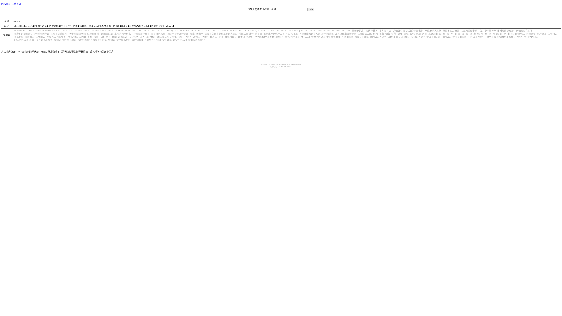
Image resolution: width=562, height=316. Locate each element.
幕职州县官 (231, 37)
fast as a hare (204, 30)
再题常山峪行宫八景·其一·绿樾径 (316, 33)
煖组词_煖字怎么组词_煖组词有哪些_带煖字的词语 (134, 40)
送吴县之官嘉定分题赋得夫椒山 (221, 33)
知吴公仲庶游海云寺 (345, 33)
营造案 (173, 37)
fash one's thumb (81, 30)
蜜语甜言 (29, 37)
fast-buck (336, 30)
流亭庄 (213, 37)
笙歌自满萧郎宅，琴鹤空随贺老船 (68, 33)
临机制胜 (18, 37)
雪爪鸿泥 (73, 37)
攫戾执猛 (51, 37)
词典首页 (16, 3)
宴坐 (192, 33)
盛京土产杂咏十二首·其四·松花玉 (281, 33)
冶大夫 (188, 37)
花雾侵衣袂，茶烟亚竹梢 (392, 30)
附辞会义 (541, 33)
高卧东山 (433, 33)
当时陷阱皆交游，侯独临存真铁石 (514, 30)
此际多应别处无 (451, 30)
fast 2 (146, 30)
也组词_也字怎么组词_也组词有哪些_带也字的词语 (272, 37)
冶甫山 (196, 37)
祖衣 (381, 33)
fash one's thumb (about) (102, 30)
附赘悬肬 (520, 33)
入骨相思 (552, 33)
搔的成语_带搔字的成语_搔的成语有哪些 (365, 37)
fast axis (215, 30)
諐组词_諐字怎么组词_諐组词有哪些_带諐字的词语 (414, 37)
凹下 (142, 37)
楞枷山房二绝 (365, 33)
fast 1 (140, 30)
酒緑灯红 (62, 37)
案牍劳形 (150, 37)
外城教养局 (163, 37)
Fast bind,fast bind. (256, 30)
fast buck (346, 30)
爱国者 (82, 37)
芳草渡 (258, 33)
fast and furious (182, 30)
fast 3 (152, 30)
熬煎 (108, 37)
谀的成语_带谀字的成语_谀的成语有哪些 (322, 37)
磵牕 (406, 33)
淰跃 (418, 33)
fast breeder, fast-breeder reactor (316, 30)
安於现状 (133, 37)
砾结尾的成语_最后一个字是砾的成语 (33, 40)
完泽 (221, 37)
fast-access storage (165, 30)
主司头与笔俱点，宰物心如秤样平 (132, 33)
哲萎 (393, 33)
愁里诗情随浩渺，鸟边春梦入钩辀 (423, 30)
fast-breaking (294, 30)
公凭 (412, 33)
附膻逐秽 (531, 33)
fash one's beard (49, 30)
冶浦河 (205, 37)
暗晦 (96, 37)
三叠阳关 (40, 37)
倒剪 (387, 33)
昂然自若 (123, 37)
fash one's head (65, 30)
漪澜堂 (199, 33)
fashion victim (34, 30)
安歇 (90, 37)
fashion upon (20, 30)
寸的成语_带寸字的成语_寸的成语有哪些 (463, 37)
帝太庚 (241, 37)
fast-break (281, 30)
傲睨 (114, 37)
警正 (181, 37)
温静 (400, 33)
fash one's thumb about (125, 30)
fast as (194, 30)
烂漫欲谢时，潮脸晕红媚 (100, 33)
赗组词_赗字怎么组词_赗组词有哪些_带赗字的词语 (80, 40)
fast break (271, 30)
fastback (224, 30)
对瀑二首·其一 (246, 33)
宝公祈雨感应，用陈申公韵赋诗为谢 (170, 33)
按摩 (102, 37)
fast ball (242, 30)
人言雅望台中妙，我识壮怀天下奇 (478, 30)
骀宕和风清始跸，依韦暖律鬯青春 (31, 33)
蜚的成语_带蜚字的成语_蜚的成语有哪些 (183, 40)
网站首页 (6, 3)
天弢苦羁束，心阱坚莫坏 (365, 30)
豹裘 (424, 33)
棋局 (375, 33)
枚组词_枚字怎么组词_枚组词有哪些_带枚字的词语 (512, 37)
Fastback (233, 30)
